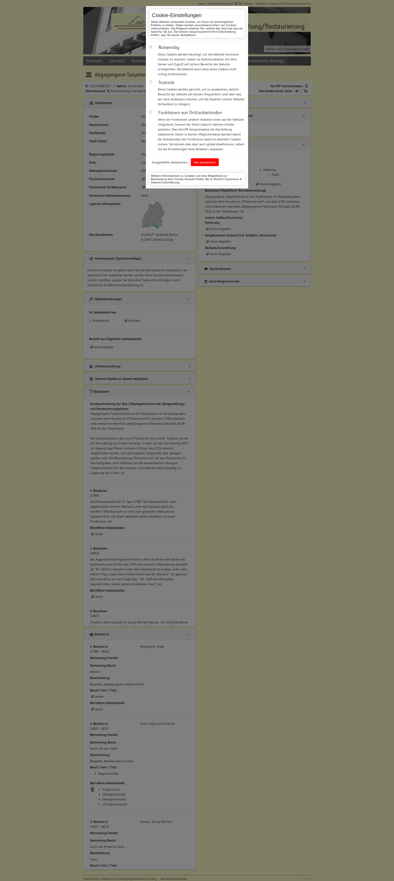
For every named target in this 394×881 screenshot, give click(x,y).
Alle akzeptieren (205, 162)
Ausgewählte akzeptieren (169, 162)
